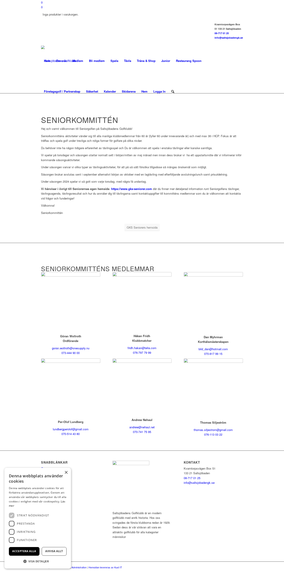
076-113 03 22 (213, 434)
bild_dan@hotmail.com (213, 349)
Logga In (159, 91)
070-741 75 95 (142, 432)
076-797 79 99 (142, 352)
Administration (79, 567)
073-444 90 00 (70, 353)
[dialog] (37, 518)
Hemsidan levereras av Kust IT (105, 567)
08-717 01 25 (222, 33)
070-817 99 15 (213, 354)
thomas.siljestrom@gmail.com (213, 430)
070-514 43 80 (70, 434)
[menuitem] (47, 60)
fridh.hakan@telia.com (142, 348)
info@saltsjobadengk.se (229, 37)
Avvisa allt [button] (54, 551)
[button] (38, 561)
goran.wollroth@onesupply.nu (70, 348)
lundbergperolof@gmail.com (71, 429)
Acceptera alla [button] (24, 551)
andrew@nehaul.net (142, 427)
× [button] (66, 472)
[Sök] (172, 91)
